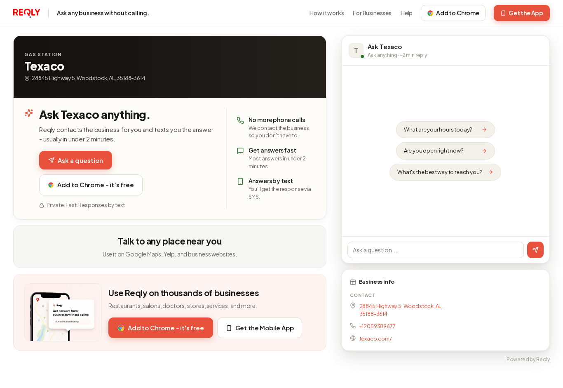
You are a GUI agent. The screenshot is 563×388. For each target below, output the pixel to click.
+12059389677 (377, 326)
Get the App (526, 12)
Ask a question (80, 160)
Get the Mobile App (264, 328)
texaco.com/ (375, 338)
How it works (327, 12)
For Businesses (372, 12)
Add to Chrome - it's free (166, 328)
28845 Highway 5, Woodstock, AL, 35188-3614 (401, 310)
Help (407, 12)
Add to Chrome (457, 12)
